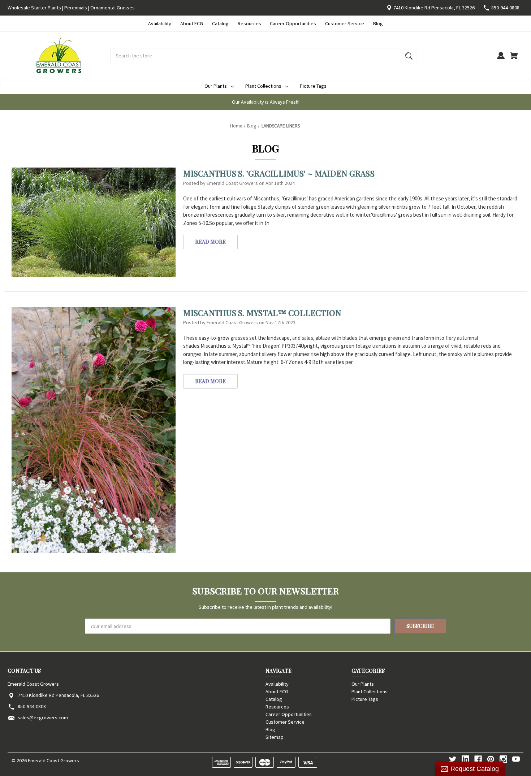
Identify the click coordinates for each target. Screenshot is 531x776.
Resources (249, 23)
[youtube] (516, 759)
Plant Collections (263, 86)
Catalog (220, 23)
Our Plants (215, 86)
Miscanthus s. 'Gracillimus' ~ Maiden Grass (279, 173)
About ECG (191, 23)
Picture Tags (313, 86)
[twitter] (453, 759)
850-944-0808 (505, 7)
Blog (378, 23)
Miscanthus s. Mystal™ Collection (262, 312)
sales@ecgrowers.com (43, 717)
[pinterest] (491, 759)
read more (210, 241)
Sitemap (275, 737)
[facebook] (478, 759)
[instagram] (503, 759)
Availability (159, 23)
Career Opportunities (293, 23)
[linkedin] (465, 759)
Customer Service (344, 23)
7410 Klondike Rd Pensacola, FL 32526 (434, 7)
